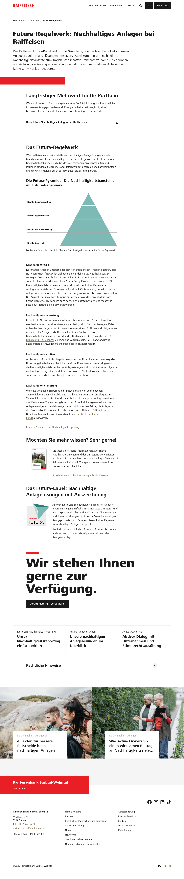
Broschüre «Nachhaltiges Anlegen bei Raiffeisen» (56, 122)
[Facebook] (149, 802)
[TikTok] (169, 802)
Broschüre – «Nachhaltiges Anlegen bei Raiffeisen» (80, 475)
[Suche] (140, 5)
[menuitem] (97, 5)
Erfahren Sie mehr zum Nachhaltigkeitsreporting (52, 427)
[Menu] (149, 5)
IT (170, 865)
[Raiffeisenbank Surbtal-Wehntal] (24, 5)
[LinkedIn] (162, 802)
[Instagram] (156, 802)
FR (165, 865)
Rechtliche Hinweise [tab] (43, 665)
